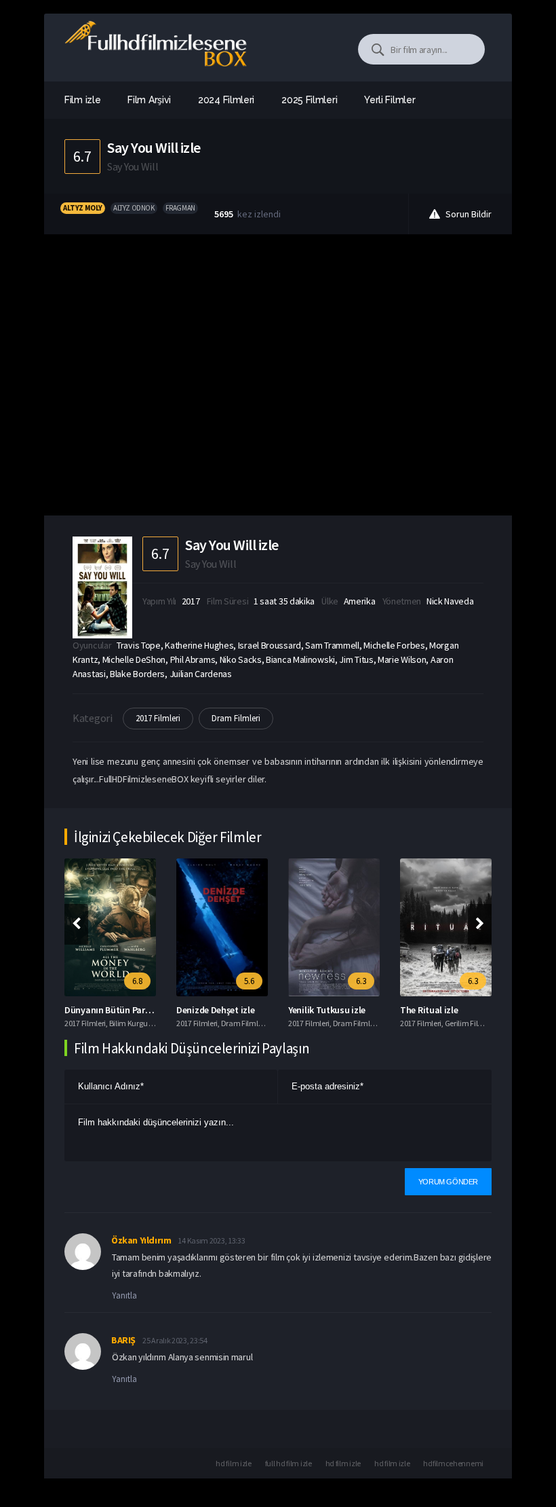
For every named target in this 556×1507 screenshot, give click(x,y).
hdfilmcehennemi (453, 1463)
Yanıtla (124, 1295)
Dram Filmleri (236, 718)
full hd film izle (288, 1463)
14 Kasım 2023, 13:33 (211, 1240)
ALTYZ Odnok (134, 208)
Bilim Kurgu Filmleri (141, 1023)
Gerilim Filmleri (470, 1023)
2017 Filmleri (158, 718)
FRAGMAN (180, 208)
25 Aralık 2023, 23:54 (174, 1340)
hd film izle (233, 1463)
